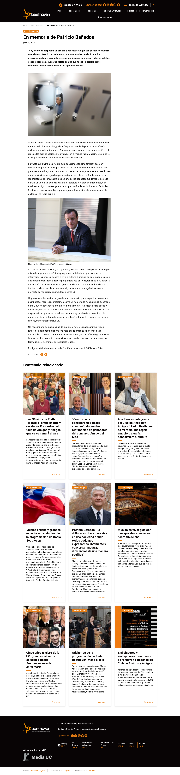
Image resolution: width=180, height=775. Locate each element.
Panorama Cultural (112, 11)
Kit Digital (65, 770)
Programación (75, 11)
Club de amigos (31, 31)
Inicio (60, 11)
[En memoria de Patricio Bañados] (41, 354)
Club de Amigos (136, 5)
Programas (92, 11)
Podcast (130, 11)
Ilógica (92, 770)
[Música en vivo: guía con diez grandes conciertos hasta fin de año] (136, 504)
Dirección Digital (37, 770)
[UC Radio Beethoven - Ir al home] (36, 14)
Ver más (57, 475)
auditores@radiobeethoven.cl (80, 723)
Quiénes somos (105, 17)
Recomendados (146, 11)
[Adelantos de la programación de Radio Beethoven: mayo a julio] (90, 627)
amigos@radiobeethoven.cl (94, 729)
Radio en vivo (71, 4)
